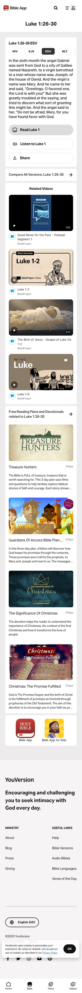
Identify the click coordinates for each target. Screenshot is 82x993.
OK (70, 949)
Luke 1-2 (27, 289)
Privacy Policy (50, 952)
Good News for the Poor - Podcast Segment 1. (41, 237)
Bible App (25, 740)
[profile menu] (70, 8)
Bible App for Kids (54, 740)
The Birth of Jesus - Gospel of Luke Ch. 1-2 (44, 342)
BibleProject (24, 243)
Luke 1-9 (27, 394)
